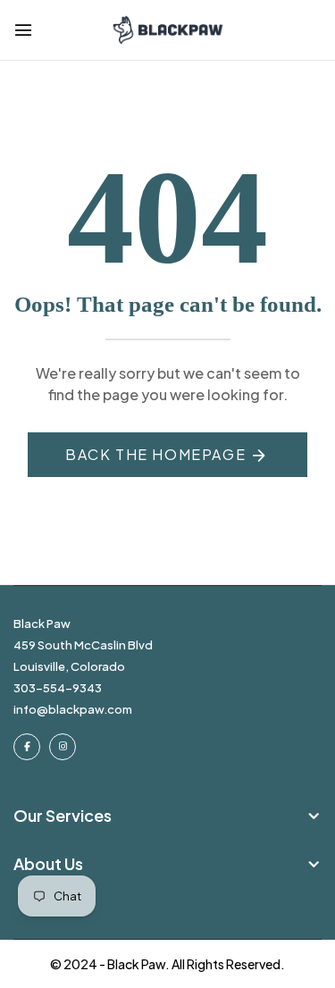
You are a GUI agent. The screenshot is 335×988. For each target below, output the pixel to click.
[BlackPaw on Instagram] (62, 746)
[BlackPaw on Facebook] (26, 746)
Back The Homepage (155, 454)
